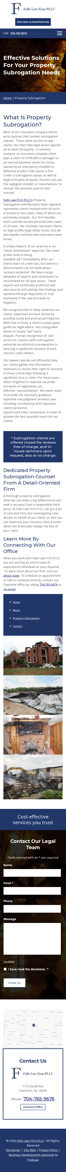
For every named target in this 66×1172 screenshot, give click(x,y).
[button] (60, 34)
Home (16, 602)
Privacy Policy (48, 1150)
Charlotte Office (33, 1106)
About (16, 610)
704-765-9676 (18, 33)
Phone (7, 901)
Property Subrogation (26, 618)
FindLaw (33, 1160)
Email (8, 883)
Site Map (30, 1150)
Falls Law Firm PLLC (30, 1141)
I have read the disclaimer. (28, 969)
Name (7, 865)
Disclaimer (9, 961)
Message (9, 919)
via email (9, 589)
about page (11, 576)
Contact (17, 626)
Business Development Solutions (31, 1155)
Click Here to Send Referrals (33, 21)
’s (18, 200)
